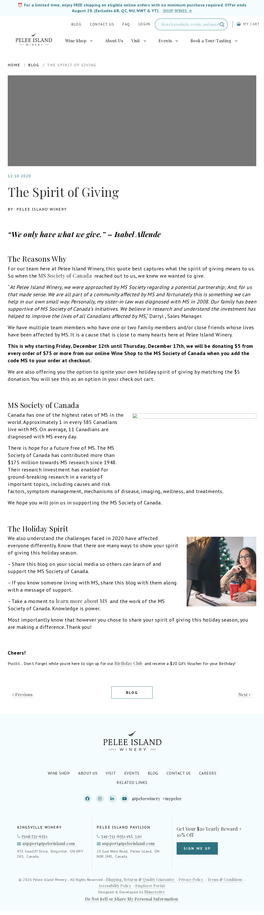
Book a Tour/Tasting (211, 41)
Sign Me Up (197, 848)
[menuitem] (81, 41)
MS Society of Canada (65, 275)
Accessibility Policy (114, 886)
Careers (208, 773)
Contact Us (102, 24)
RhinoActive (154, 892)
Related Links (132, 782)
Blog (76, 24)
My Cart (251, 24)
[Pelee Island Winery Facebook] (88, 798)
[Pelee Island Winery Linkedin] (112, 798)
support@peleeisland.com (48, 843)
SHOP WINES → (177, 10)
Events (165, 41)
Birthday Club (128, 663)
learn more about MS (82, 601)
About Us (114, 41)
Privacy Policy (191, 879)
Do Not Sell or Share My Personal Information (131, 899)
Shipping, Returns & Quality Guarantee (140, 879)
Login (144, 24)
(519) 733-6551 (34, 836)
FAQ (126, 24)
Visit (135, 41)
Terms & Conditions (225, 879)
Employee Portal (150, 886)
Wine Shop (76, 41)
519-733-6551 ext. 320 (121, 836)
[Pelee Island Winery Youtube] (125, 798)
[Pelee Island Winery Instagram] (100, 798)
